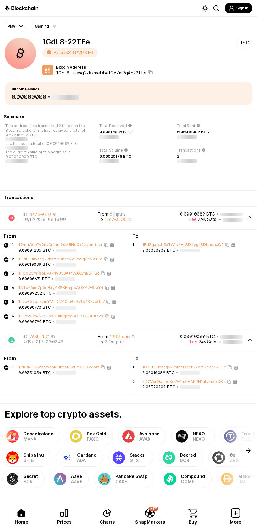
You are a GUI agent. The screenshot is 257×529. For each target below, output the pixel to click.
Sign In (242, 8)
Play (11, 26)
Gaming (42, 26)
